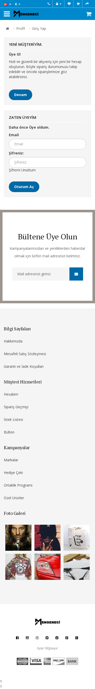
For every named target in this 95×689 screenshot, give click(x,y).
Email (14, 134)
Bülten (9, 432)
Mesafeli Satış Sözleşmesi (25, 353)
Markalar (11, 459)
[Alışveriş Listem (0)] (69, 4)
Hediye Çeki (13, 472)
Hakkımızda (13, 341)
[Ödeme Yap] (87, 4)
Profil (20, 28)
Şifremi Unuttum (22, 170)
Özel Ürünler (14, 497)
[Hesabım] (59, 4)
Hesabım (11, 394)
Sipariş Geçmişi (16, 406)
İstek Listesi (13, 419)
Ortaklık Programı (18, 485)
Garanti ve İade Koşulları (24, 366)
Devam (20, 94)
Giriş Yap (39, 28)
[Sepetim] (78, 4)
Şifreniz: (16, 153)
